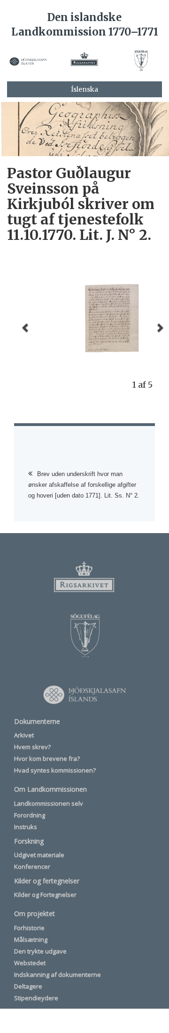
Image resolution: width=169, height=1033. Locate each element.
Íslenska (84, 89)
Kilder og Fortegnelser (45, 894)
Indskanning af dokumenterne (57, 974)
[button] (25, 327)
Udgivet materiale (39, 855)
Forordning (29, 815)
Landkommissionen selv (48, 803)
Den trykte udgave (40, 951)
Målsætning (30, 939)
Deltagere (28, 986)
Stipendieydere (36, 998)
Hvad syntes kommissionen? (55, 770)
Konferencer (32, 866)
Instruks (25, 827)
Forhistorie (29, 928)
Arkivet (24, 735)
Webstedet (30, 963)
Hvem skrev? (32, 747)
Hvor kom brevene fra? (47, 758)
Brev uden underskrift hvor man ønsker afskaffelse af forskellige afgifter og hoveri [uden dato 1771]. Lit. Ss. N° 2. (83, 484)
